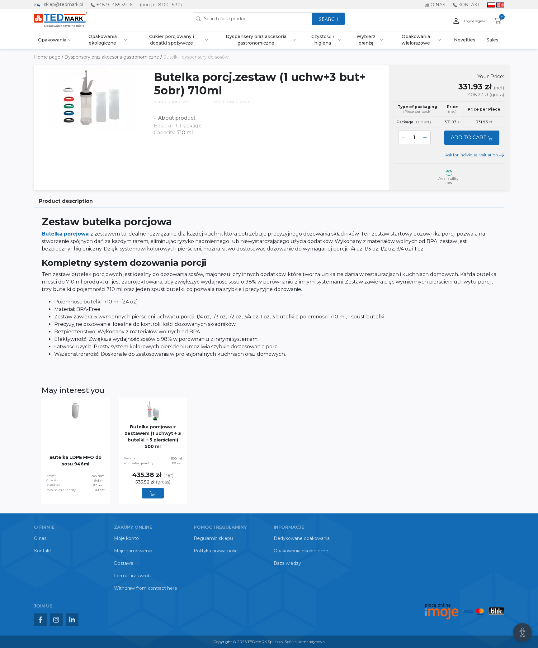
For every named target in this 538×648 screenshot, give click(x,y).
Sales (492, 40)
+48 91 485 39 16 (114, 4)
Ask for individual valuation (472, 155)
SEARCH (328, 19)
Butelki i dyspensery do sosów (196, 57)
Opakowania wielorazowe (416, 40)
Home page (48, 57)
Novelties (464, 40)
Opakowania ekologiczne (102, 40)
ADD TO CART (469, 138)
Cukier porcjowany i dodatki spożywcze (171, 40)
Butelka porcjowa (66, 234)
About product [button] (176, 118)
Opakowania (52, 40)
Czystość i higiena (322, 40)
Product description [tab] (66, 201)
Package (414, 122)
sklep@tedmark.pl (63, 4)
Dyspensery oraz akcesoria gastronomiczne (256, 40)
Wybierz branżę (365, 40)
